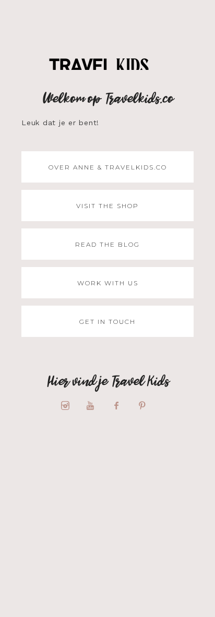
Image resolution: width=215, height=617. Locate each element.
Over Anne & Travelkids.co (108, 167)
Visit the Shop (107, 206)
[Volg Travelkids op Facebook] (120, 406)
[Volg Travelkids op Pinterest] (146, 406)
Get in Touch (107, 321)
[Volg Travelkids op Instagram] (68, 406)
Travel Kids (107, 68)
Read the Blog (107, 244)
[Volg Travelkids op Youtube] (94, 406)
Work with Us (107, 283)
